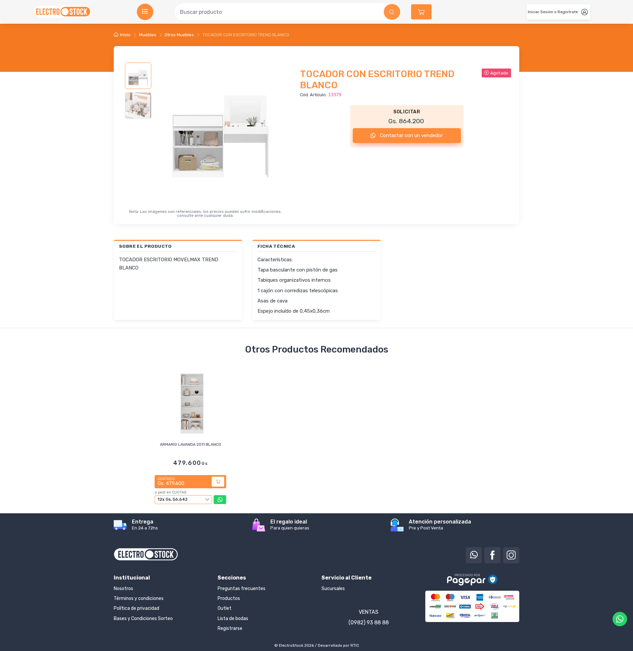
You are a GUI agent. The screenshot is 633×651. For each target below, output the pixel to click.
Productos (229, 598)
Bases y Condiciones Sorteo (143, 618)
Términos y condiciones (139, 598)
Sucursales (333, 588)
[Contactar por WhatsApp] (620, 619)
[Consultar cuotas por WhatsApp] (220, 499)
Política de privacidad (136, 608)
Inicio (125, 34)
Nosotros (123, 588)
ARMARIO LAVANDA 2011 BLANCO (190, 444)
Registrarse (230, 628)
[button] (421, 11)
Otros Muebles (179, 34)
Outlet (224, 608)
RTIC (354, 645)
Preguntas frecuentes (241, 588)
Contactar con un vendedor (410, 135)
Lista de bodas (233, 618)
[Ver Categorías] (145, 12)
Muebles (147, 34)
